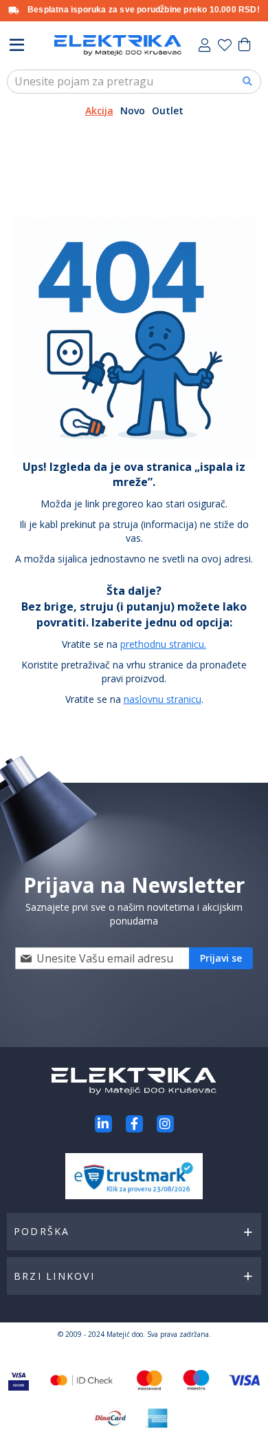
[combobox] (134, 82)
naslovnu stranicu (162, 699)
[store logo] (117, 45)
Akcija (99, 110)
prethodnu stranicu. (163, 644)
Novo (132, 110)
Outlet (167, 110)
